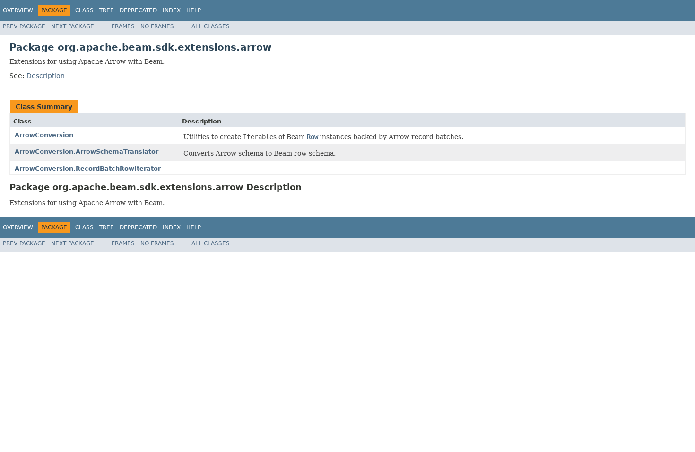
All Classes (210, 26)
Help (193, 10)
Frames (123, 26)
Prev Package (24, 26)
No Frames (157, 26)
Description (45, 75)
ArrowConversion (44, 135)
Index (172, 10)
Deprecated (138, 10)
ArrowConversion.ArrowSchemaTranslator (86, 151)
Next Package (72, 26)
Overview (18, 10)
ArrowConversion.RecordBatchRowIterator (88, 168)
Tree (106, 10)
